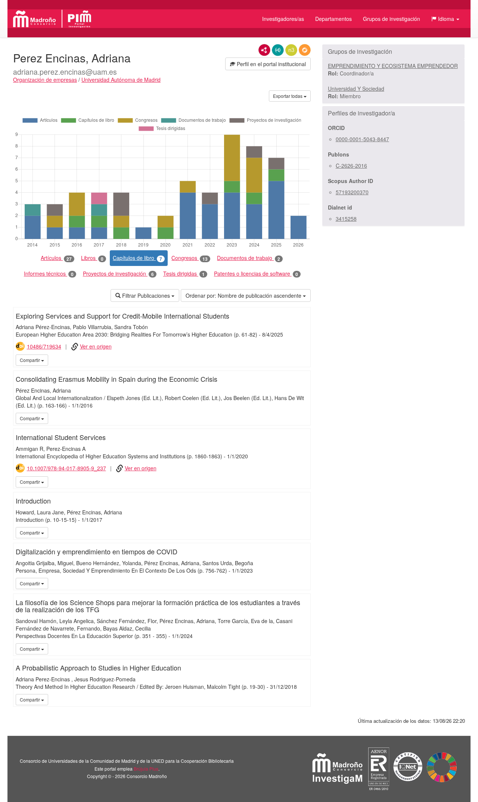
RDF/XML (264, 50)
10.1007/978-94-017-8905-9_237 (66, 468)
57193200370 (352, 192)
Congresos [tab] (189, 258)
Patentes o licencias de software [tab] (256, 274)
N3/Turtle (291, 50)
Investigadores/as (283, 18)
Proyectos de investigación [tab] (118, 274)
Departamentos (333, 18)
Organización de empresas (45, 79)
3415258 (346, 218)
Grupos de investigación (391, 18)
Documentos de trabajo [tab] (248, 258)
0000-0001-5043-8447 (362, 139)
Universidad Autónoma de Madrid (121, 79)
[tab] (393, 51)
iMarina (303, 359)
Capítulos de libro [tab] (137, 258)
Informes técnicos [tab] (49, 274)
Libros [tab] (92, 258)
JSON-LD (278, 50)
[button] (445, 18)
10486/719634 (44, 346)
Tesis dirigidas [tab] (184, 274)
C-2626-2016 (351, 165)
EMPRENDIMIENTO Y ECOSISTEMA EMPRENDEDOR (393, 65)
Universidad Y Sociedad (356, 88)
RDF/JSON (305, 50)
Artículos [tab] (56, 258)
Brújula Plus (146, 768)
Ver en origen (96, 346)
